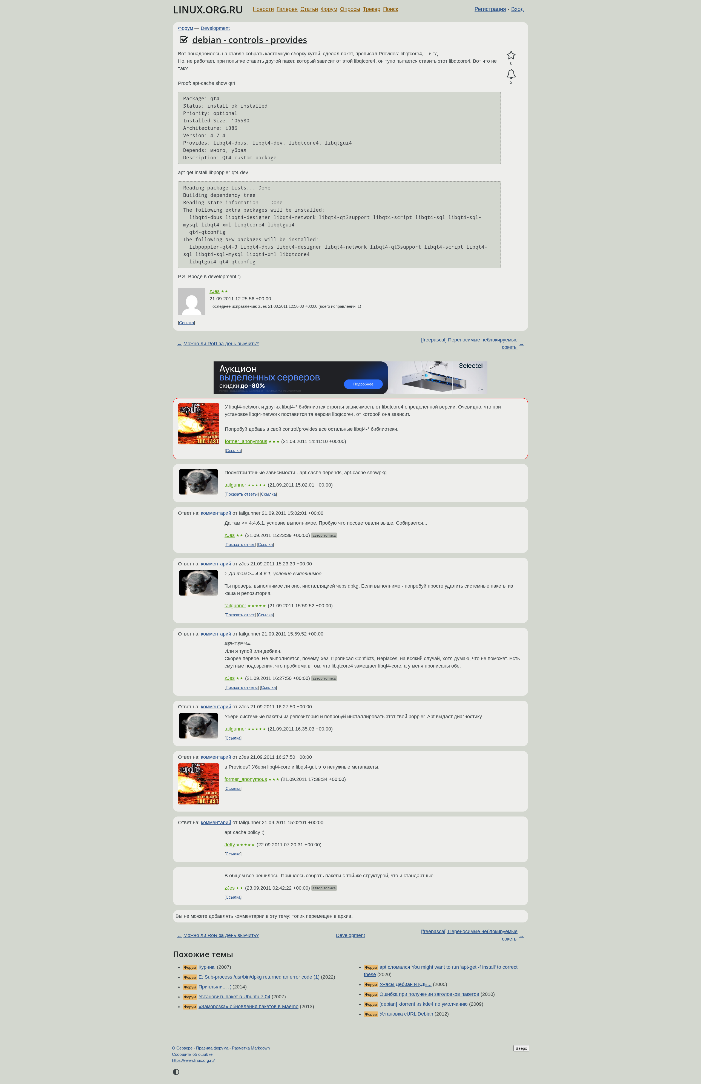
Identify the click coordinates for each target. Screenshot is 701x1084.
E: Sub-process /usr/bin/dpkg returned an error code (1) (259, 977)
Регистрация (490, 9)
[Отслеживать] (511, 74)
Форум (329, 9)
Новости (263, 9)
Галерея (287, 9)
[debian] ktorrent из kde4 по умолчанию (424, 1004)
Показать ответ (240, 544)
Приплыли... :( (215, 987)
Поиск (390, 9)
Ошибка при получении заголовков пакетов (429, 994)
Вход (517, 9)
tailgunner (235, 485)
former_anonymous (246, 441)
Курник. (207, 967)
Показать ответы (242, 494)
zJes (214, 291)
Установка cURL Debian (406, 1014)
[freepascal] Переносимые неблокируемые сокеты (469, 343)
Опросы (350, 9)
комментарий (216, 513)
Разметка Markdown (251, 1048)
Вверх (521, 1048)
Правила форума (212, 1048)
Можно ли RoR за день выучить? (221, 343)
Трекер (371, 9)
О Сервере (182, 1048)
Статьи (309, 9)
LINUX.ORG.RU (208, 9)
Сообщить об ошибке (192, 1054)
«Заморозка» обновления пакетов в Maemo (248, 1006)
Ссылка (186, 322)
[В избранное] (511, 55)
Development (215, 28)
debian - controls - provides (249, 39)
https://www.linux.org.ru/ (193, 1060)
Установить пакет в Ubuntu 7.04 (234, 996)
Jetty (230, 844)
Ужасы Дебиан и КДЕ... (406, 984)
